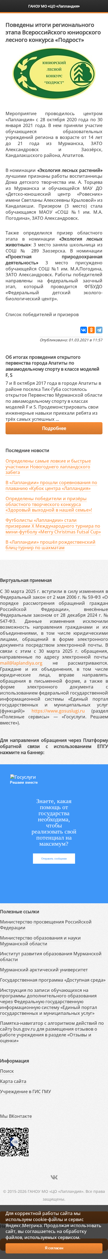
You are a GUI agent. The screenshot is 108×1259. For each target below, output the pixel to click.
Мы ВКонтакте (16, 1116)
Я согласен (54, 1248)
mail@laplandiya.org (21, 663)
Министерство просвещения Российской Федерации (46, 925)
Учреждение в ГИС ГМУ (25, 1091)
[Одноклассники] (91, 330)
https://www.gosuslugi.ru (58, 711)
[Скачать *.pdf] (84, 313)
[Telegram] (99, 330)
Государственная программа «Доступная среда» (53, 980)
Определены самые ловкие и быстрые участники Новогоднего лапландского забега (48, 467)
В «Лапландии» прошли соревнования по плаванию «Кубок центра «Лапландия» (51, 485)
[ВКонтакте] (83, 330)
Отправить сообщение (54, 858)
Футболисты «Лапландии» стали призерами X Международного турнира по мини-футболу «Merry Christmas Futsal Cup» (53, 526)
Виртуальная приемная (26, 580)
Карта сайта (13, 1081)
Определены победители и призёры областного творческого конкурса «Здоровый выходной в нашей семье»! (49, 504)
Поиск (7, 1071)
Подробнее (54, 428)
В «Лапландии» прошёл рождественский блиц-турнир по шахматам (51, 545)
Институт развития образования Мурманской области (51, 957)
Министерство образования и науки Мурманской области (40, 941)
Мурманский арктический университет (44, 970)
